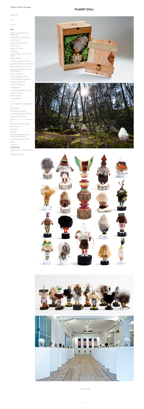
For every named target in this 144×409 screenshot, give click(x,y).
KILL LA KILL (14, 108)
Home (12, 20)
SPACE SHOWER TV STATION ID (21, 67)
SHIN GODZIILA (15, 96)
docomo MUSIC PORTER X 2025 (20, 37)
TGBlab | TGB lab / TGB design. (20, 7)
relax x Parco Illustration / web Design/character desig (20, 135)
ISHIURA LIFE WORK (17, 154)
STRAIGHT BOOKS (16, 93)
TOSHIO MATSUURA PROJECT (20, 79)
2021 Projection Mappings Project (20, 90)
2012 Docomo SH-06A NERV (19, 43)
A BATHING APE (15, 87)
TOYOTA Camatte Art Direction (20, 61)
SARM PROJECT (15, 126)
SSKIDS (12, 142)
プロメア (13, 101)
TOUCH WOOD (15, 40)
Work (11, 29)
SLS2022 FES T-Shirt (16, 74)
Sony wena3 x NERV (16, 48)
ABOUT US (13, 15)
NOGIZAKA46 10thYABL (18, 111)
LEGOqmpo (14, 51)
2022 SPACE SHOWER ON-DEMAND (22, 64)
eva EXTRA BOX (15, 98)
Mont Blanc (14, 129)
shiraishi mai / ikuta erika (18, 116)
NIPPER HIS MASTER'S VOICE (20, 124)
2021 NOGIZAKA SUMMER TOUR (21, 114)
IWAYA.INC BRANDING (18, 82)
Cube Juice (13, 145)
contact (12, 25)
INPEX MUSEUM (15, 58)
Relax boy (13, 132)
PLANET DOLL (15, 147)
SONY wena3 (14, 46)
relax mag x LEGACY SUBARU (20, 139)
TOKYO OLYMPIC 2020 (17, 85)
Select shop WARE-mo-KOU (19, 76)
